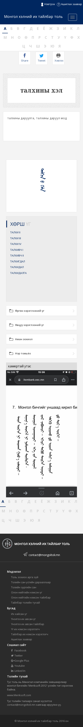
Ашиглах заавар (71, 4)
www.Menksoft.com (19, 695)
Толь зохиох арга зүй (24, 577)
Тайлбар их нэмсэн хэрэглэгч (29, 634)
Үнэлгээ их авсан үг (23, 619)
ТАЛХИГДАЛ (17, 261)
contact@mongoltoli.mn (44, 555)
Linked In (19, 671)
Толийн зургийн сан (23, 587)
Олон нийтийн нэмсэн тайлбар (31, 597)
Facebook (20, 650)
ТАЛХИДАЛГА (18, 273)
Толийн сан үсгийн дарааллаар (31, 582)
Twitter (18, 655)
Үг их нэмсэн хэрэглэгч (25, 629)
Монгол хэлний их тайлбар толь (33, 16)
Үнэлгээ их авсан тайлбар (27, 624)
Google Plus (21, 660)
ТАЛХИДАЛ (17, 267)
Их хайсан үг (19, 614)
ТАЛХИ (15, 232)
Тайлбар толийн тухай (25, 602)
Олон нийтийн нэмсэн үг (26, 592)
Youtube (19, 665)
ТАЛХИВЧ (16, 250)
